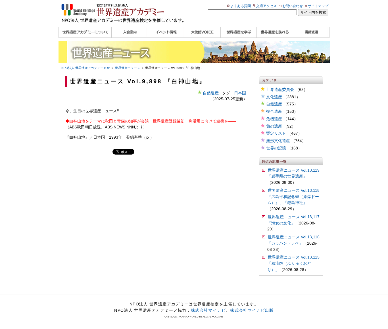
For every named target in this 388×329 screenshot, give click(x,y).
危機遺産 (274, 119)
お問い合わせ (292, 6)
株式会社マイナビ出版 (252, 310)
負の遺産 (274, 126)
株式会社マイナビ (208, 310)
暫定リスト (276, 133)
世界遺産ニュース (127, 68)
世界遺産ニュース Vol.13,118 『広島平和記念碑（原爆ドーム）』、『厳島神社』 (293, 196)
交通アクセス (266, 6)
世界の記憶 (276, 148)
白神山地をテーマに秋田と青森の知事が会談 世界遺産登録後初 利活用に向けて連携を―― (152, 121)
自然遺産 (274, 104)
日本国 (240, 93)
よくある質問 (240, 6)
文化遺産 (274, 97)
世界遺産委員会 (280, 90)
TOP (85, 68)
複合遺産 (274, 111)
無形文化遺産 (278, 141)
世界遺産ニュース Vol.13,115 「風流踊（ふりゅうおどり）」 (293, 263)
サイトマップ (318, 6)
